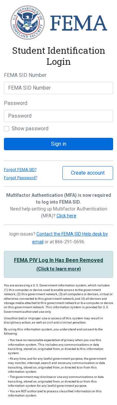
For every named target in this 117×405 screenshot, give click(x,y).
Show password (30, 128)
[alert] (58, 264)
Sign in (58, 144)
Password (15, 103)
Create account (88, 173)
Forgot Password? (20, 178)
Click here (66, 215)
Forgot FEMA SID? (20, 169)
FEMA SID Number (25, 75)
